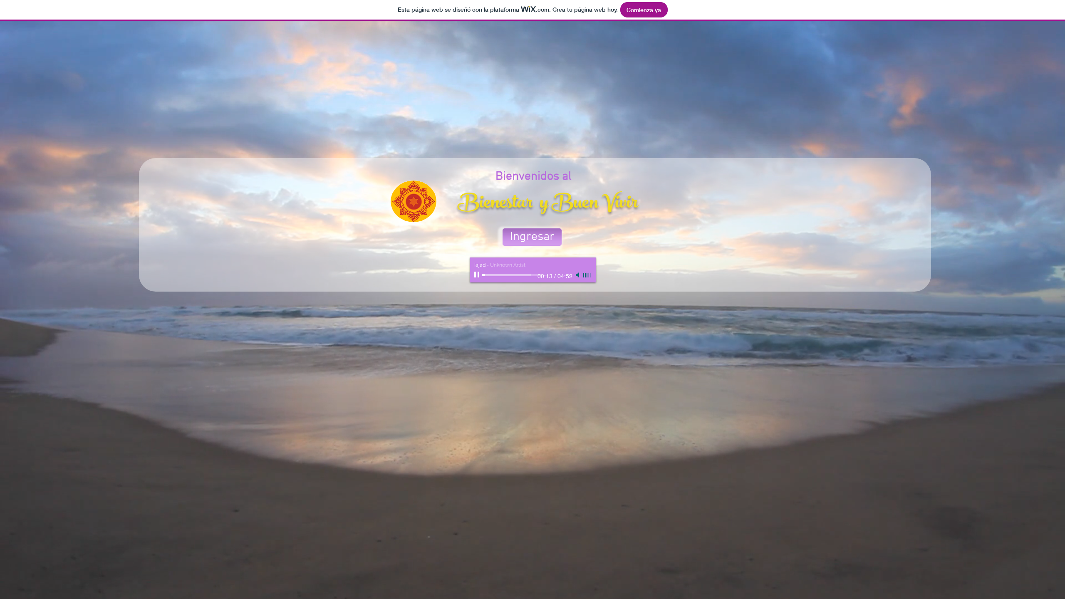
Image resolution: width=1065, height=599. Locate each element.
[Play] (477, 275)
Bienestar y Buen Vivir (548, 204)
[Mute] (578, 275)
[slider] (587, 275)
